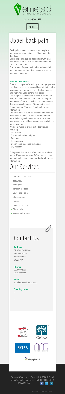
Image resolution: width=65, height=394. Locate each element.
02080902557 (35, 19)
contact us (40, 158)
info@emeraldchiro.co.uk (25, 282)
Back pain (14, 50)
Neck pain (17, 180)
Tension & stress (20, 189)
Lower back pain (20, 193)
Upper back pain (20, 205)
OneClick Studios (47, 392)
